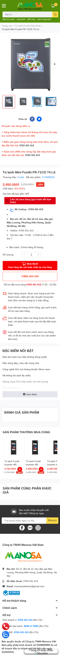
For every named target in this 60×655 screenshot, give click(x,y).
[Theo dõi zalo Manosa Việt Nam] (30, 527)
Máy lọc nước (8, 19)
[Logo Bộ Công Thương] (11, 592)
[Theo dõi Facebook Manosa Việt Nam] (22, 527)
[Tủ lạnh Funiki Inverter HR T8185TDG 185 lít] (35, 447)
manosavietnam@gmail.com (29, 586)
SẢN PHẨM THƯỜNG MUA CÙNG (26, 432)
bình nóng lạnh (44, 19)
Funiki (21, 177)
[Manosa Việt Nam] (30, 6)
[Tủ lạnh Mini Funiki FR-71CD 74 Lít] (30, 64)
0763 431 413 (26, 145)
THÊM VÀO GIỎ (30, 276)
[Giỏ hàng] (53, 6)
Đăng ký (52, 520)
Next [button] (54, 64)
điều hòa (31, 19)
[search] (55, 14)
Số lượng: (8, 254)
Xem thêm (31, 394)
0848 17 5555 (31, 626)
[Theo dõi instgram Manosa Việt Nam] (38, 527)
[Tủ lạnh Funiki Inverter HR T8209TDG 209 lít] (13, 447)
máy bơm (21, 19)
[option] (30, 64)
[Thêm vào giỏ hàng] (20, 469)
